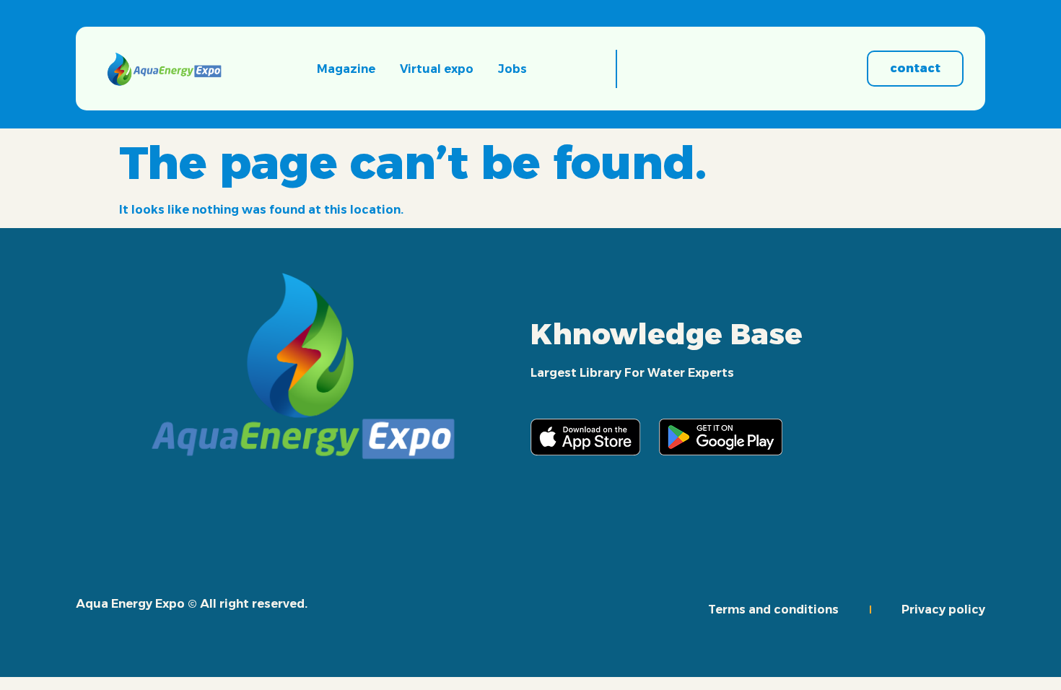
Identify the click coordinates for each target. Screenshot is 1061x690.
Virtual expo (436, 69)
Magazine (346, 69)
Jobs (512, 69)
